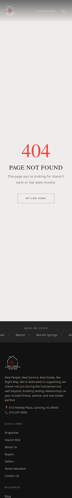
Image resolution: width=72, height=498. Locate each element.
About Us (11, 447)
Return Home (36, 198)
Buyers (9, 454)
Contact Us (12, 476)
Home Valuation (15, 468)
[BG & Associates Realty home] (10, 11)
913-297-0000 (46, 11)
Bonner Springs (49, 335)
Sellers (9, 461)
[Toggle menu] (63, 11)
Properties (12, 433)
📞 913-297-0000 (16, 412)
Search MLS (12, 440)
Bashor (23, 335)
